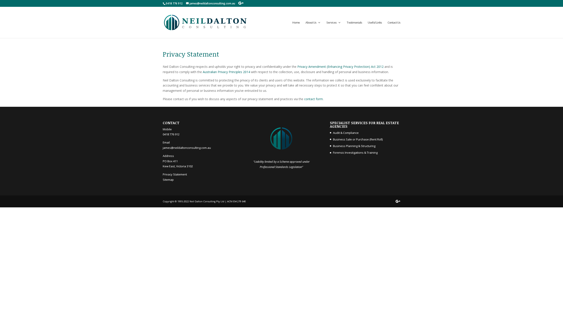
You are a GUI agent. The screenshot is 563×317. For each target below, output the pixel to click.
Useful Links (375, 22)
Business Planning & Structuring (354, 146)
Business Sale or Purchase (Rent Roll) (358, 139)
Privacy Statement (175, 174)
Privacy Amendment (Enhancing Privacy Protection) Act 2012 (340, 67)
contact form (313, 99)
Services (331, 22)
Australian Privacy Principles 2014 (226, 72)
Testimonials (354, 22)
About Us (310, 22)
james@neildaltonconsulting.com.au (187, 148)
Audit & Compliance (346, 133)
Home (296, 22)
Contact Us (394, 22)
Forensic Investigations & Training (355, 153)
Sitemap (168, 180)
